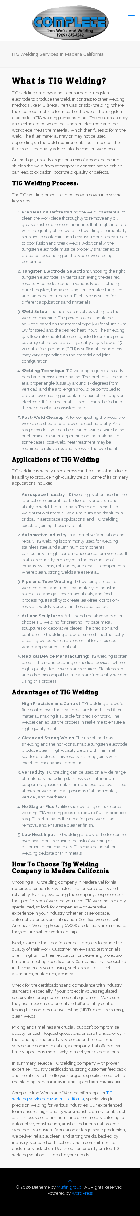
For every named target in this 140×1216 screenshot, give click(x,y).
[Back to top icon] (70, 1180)
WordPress (82, 1193)
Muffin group (69, 1187)
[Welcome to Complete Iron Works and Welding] (70, 13)
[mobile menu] (131, 13)
